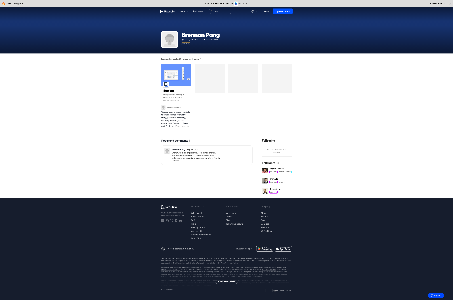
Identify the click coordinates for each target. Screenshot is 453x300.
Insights (264, 216)
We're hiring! (267, 231)
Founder (273, 172)
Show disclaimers (226, 282)
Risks (193, 224)
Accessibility (197, 231)
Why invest (196, 213)
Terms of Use (220, 267)
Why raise (231, 213)
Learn (229, 216)
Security (265, 227)
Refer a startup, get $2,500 (180, 248)
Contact (265, 224)
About (264, 213)
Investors (184, 11)
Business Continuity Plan (273, 267)
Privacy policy (198, 227)
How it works (197, 216)
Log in (266, 11)
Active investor (285, 172)
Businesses (198, 11)
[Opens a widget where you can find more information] (436, 296)
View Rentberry (437, 3)
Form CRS (196, 238)
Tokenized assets (234, 224)
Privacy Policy (234, 267)
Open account (282, 11)
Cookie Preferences (201, 234)
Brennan (169, 107)
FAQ (193, 220)
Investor (185, 43)
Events (264, 220)
